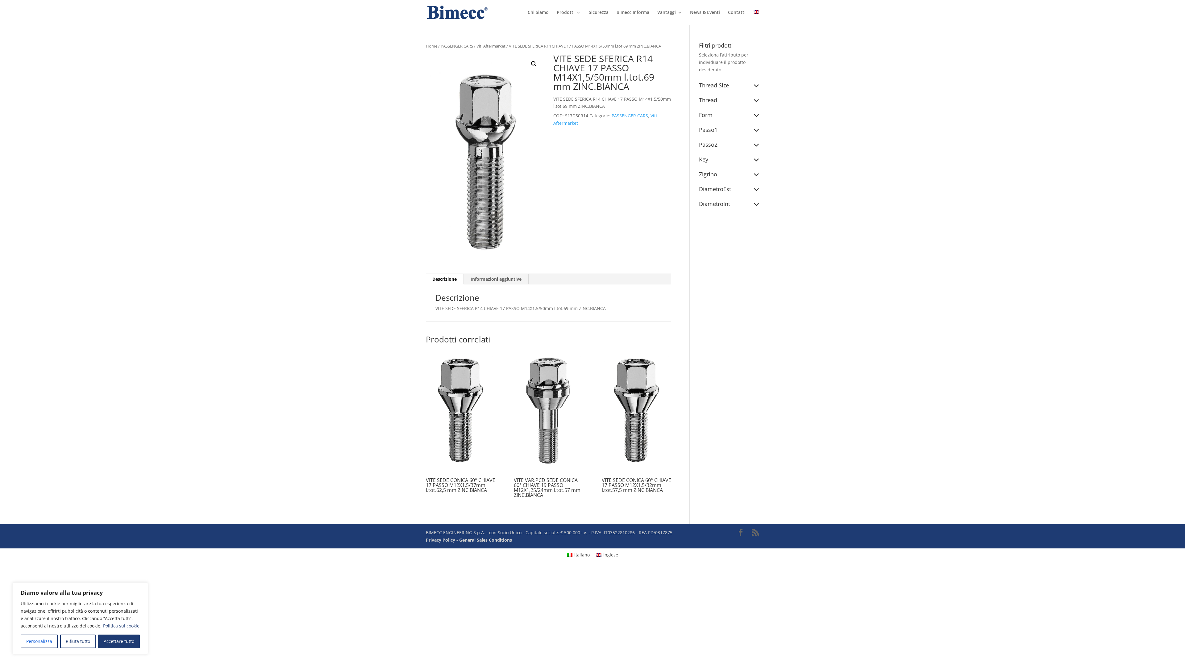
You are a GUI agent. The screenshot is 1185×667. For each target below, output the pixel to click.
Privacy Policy (440, 540)
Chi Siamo (538, 12)
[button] (533, 63)
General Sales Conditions (485, 540)
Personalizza (39, 641)
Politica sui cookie (121, 626)
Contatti (737, 12)
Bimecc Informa (633, 12)
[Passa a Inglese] (756, 17)
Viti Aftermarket (490, 46)
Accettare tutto (119, 641)
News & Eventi (705, 12)
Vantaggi (666, 12)
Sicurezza (599, 12)
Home (431, 46)
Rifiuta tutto (78, 641)
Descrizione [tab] (444, 279)
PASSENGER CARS (457, 46)
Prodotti (566, 12)
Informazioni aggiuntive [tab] (496, 279)
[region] (80, 618)
